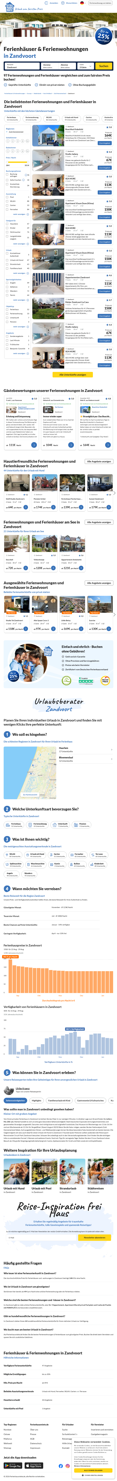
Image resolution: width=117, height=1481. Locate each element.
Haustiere (19, 224)
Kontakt (65, 1448)
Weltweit (8, 1443)
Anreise (47, 65)
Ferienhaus (19, 309)
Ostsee (7, 1434)
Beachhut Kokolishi (74, 129)
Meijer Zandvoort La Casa (77, 302)
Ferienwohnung (19, 313)
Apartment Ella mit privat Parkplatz (79, 1305)
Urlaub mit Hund (19, 260)
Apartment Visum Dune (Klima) (79, 203)
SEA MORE (70, 179)
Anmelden (54, 3)
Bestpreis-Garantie (19, 348)
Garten (19, 205)
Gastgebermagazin (99, 1434)
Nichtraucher (19, 232)
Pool (19, 197)
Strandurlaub (19, 264)
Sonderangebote (19, 336)
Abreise (64, 65)
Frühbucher (19, 344)
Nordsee (7, 1429)
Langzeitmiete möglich (19, 237)
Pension (19, 322)
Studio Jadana (71, 154)
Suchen (103, 66)
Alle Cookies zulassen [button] (93, 1470)
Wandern (19, 291)
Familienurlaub (19, 268)
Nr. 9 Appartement (56, 1305)
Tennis (19, 295)
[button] (93, 1475)
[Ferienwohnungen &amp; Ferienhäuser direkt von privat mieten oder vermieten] (24, 9)
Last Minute (19, 340)
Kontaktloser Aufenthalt (19, 254)
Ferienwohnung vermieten (100, 3)
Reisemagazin (68, 1439)
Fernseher (19, 209)
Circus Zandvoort (98, 1138)
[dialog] (93, 1458)
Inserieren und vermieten (102, 1429)
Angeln (19, 283)
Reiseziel (10, 64)
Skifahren (19, 287)
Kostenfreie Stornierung (19, 185)
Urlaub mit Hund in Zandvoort (50, 1133)
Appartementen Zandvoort (77, 277)
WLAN (19, 201)
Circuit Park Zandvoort (23, 1135)
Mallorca (8, 1439)
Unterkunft (19, 318)
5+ (27, 141)
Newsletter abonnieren (94, 1237)
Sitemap (7, 1448)
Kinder (19, 228)
